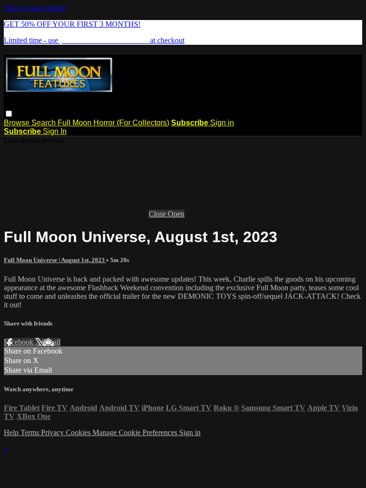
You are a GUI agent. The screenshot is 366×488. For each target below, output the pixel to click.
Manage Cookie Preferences (135, 432)
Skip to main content (35, 8)
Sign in (222, 123)
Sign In (55, 131)
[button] (9, 114)
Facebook (19, 342)
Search (44, 123)
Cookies (79, 432)
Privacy (53, 432)
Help (12, 432)
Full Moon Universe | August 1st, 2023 (55, 260)
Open (176, 214)
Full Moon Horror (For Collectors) (113, 123)
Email (52, 342)
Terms (30, 432)
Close (158, 214)
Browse (17, 123)
